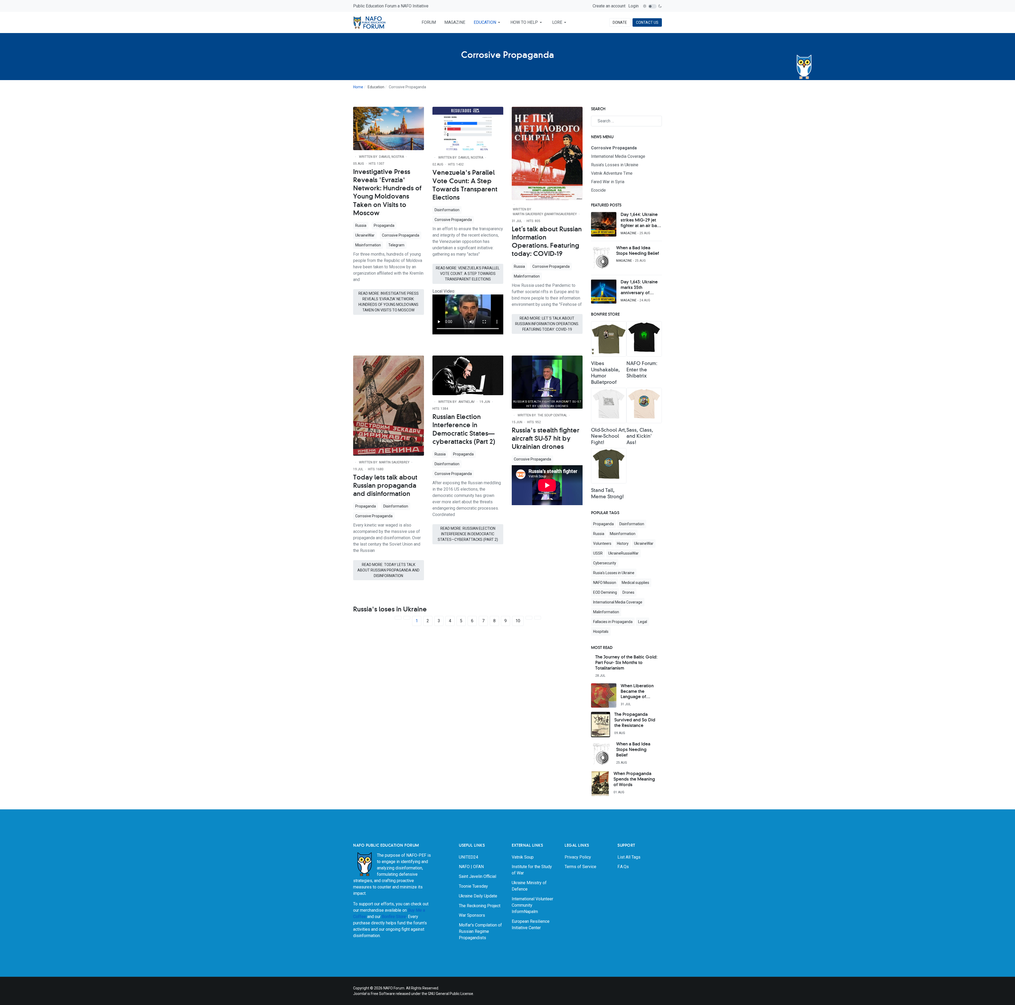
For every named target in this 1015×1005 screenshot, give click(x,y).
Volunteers (602, 543)
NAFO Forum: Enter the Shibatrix (641, 370)
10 (517, 620)
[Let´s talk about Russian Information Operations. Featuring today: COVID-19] (547, 153)
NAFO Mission (604, 582)
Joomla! (360, 994)
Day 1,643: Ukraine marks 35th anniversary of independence (639, 288)
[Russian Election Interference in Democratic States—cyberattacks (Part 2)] (467, 374)
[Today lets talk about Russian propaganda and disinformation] (388, 405)
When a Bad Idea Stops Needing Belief (637, 251)
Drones (628, 592)
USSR (598, 553)
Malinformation (527, 276)
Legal (642, 622)
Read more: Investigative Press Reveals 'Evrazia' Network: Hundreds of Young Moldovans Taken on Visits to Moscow (388, 301)
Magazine (628, 233)
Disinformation (447, 210)
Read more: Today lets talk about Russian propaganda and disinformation (388, 570)
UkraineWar (365, 235)
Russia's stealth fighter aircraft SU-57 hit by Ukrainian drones (545, 438)
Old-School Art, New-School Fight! (608, 436)
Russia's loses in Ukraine (390, 609)
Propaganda (384, 225)
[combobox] (626, 121)
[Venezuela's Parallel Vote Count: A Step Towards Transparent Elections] (467, 128)
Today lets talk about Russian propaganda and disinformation (385, 485)
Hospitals (600, 631)
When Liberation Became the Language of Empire (637, 692)
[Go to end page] (537, 618)
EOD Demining (605, 592)
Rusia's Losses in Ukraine (613, 573)
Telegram (396, 245)
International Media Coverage (617, 602)
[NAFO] (369, 22)
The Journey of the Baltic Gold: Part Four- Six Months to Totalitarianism (626, 662)
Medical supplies (635, 582)
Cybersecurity (604, 563)
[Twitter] (658, 988)
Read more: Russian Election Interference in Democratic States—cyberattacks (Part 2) (468, 534)
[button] (487, 22)
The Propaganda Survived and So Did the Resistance (634, 720)
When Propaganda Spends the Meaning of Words (634, 779)
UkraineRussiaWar (623, 553)
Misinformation (368, 245)
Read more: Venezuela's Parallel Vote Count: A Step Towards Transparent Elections (468, 273)
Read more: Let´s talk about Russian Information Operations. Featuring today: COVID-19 (547, 323)
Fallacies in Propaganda (613, 622)
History (623, 543)
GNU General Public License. (451, 994)
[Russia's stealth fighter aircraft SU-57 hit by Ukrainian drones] (547, 381)
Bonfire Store (394, 916)
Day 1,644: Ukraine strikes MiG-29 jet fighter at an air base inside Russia (641, 220)
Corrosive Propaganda (400, 235)
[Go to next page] (528, 618)
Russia (360, 225)
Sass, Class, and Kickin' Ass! (639, 436)
